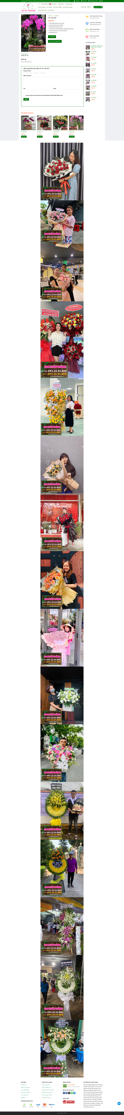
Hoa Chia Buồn (41, 7)
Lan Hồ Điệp (56, 15)
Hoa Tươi (54, 4)
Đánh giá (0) (24, 55)
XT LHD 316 (24, 132)
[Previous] (21, 127)
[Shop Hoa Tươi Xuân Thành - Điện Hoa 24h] (28, 7)
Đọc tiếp (24, 136)
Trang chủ (50, 15)
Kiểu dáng (61, 4)
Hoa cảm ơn (49, 7)
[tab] (24, 55)
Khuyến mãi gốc (45, 4)
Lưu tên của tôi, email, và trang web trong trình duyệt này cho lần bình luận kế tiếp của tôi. (44, 95)
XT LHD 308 (55, 132)
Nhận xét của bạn (27, 75)
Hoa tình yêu (51, 10)
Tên (24, 88)
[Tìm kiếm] (39, 4)
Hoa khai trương (57, 7)
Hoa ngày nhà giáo (67, 7)
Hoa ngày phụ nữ (42, 10)
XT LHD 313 (39, 132)
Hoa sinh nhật (69, 4)
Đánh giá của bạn (27, 70)
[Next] (83, 127)
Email (54, 88)
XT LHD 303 (71, 132)
